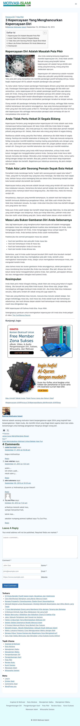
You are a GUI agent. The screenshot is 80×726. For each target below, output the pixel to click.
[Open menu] (76, 3)
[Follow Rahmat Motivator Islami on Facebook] (4, 430)
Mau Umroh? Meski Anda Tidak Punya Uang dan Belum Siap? (29, 398)
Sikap (58, 403)
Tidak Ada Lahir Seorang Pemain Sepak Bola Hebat (27, 41)
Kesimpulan (12, 46)
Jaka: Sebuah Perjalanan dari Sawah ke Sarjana (24, 617)
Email (44, 571)
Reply (7, 459)
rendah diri (50, 403)
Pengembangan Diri (12, 654)
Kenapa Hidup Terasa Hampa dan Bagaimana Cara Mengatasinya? (31, 633)
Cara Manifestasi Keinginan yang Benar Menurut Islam (26, 599)
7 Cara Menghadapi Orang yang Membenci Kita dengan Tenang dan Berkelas (35, 609)
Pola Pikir (20, 17)
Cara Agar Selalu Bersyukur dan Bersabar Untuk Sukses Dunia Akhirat (32, 636)
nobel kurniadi (11, 447)
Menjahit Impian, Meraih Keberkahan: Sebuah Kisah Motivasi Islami (31, 628)
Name (44, 565)
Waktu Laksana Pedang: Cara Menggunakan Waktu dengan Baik (30, 630)
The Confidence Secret (21, 315)
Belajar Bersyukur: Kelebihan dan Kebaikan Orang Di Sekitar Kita (30, 615)
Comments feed (11, 684)
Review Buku (10, 662)
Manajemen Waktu (12, 652)
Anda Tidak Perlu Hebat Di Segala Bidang (23, 38)
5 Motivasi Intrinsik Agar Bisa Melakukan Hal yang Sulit (26, 612)
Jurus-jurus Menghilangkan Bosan (15, 435)
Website (44, 577)
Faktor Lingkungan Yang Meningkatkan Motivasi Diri (25, 620)
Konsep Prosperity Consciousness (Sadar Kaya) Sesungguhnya (29, 601)
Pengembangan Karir (13, 657)
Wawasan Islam (11, 668)
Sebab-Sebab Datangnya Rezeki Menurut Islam (23, 623)
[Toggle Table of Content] (44, 32)
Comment (6, 560)
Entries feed (9, 681)
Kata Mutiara (10, 646)
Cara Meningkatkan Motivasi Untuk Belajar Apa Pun (22, 440)
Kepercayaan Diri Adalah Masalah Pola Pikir (24, 36)
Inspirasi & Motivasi (12, 644)
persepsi (34, 403)
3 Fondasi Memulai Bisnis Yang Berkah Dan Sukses (25, 625)
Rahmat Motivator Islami (16, 27)
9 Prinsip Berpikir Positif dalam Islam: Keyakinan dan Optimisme (30, 596)
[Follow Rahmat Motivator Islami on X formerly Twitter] (7, 430)
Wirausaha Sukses (12, 670)
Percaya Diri (10, 17)
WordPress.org (10, 686)
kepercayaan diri (12, 403)
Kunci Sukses (10, 665)
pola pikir (42, 403)
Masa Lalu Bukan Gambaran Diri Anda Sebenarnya (27, 43)
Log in (7, 679)
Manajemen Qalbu (12, 649)
